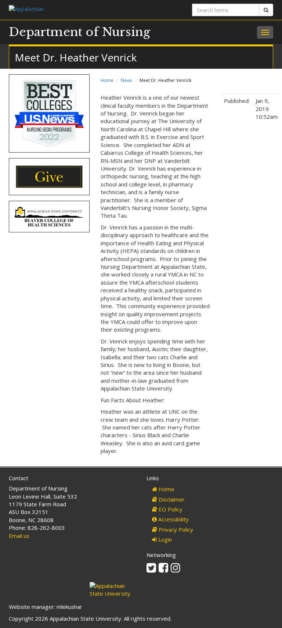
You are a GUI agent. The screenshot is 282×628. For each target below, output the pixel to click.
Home (107, 80)
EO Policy (169, 509)
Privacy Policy (175, 529)
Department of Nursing (79, 32)
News (126, 80)
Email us (19, 535)
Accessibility (173, 519)
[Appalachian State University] (72, 9)
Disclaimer (171, 499)
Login (164, 539)
